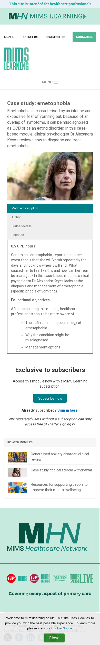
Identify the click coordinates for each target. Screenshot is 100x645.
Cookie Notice (61, 628)
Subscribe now (50, 398)
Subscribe (84, 36)
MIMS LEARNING (55, 16)
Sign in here (67, 410)
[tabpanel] (50, 298)
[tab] (50, 208)
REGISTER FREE (55, 37)
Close (54, 638)
